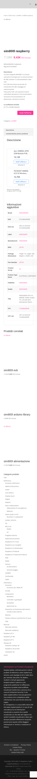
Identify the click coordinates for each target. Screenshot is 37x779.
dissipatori (10, 603)
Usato (6, 655)
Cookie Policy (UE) (17, 752)
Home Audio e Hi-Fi (11, 514)
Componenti (9, 594)
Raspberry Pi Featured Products (16, 555)
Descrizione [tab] (10, 130)
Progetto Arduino (11, 535)
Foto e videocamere (12, 506)
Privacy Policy (26, 745)
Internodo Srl (10, 766)
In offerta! (12, 355)
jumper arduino (10, 520)
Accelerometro (12, 567)
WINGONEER (23, 234)
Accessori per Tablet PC (15, 588)
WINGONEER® (23, 213)
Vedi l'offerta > (21, 162)
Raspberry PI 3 (9, 633)
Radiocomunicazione (12, 539)
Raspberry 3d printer (12, 649)
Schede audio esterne (14, 612)
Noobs (9, 529)
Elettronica (12, 15)
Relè (6, 558)
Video (7, 579)
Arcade (7, 591)
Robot (7, 561)
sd (7, 532)
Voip (6, 621)
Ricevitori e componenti (15, 517)
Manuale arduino (11, 627)
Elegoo (7, 499)
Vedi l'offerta (25, 112)
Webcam (10, 511)
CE (20, 269)
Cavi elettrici (9, 493)
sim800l (18, 15)
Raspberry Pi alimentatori (14, 548)
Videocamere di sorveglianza (17, 508)
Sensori (7, 564)
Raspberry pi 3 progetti (13, 545)
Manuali (6, 625)
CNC (5, 477)
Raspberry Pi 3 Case (12, 542)
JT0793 (21, 247)
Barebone (10, 596)
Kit (6, 523)
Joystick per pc (12, 606)
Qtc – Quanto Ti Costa (17, 750)
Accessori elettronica (12, 483)
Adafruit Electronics (12, 486)
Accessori (8, 585)
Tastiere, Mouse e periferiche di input (18, 618)
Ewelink (7, 502)
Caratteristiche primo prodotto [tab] (17, 134)
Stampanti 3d (9, 652)
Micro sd (8, 526)
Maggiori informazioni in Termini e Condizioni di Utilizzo (17, 724)
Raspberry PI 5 (9, 640)
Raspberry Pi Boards (12, 551)
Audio (7, 490)
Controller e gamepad (14, 600)
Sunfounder (9, 576)
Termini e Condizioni (11, 745)
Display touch (10, 496)
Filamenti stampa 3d (12, 646)
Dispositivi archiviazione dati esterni (17, 609)
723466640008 (24, 308)
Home (6, 15)
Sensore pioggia (12, 570)
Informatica (8, 583)
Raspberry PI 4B (9, 637)
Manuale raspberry (11, 630)
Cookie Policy (17, 747)
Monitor (8, 615)
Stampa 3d (7, 643)
